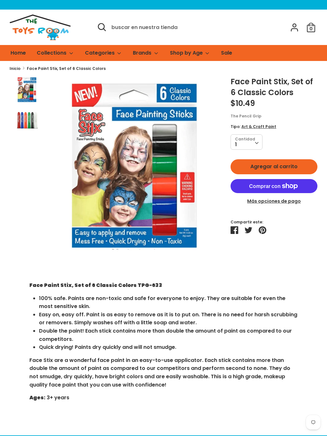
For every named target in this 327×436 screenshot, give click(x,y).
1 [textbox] (236, 144)
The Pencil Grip (246, 116)
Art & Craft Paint (258, 126)
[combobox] (246, 142)
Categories (100, 52)
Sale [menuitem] (226, 52)
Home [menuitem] (18, 52)
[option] (135, 169)
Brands (143, 52)
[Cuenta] (294, 25)
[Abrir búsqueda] (101, 27)
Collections (52, 52)
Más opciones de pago (274, 201)
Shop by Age (187, 52)
